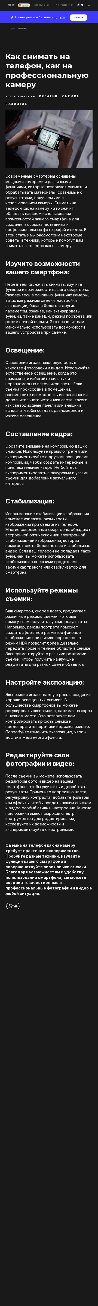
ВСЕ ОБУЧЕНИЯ (42, 5)
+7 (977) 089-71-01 (64, 5)
